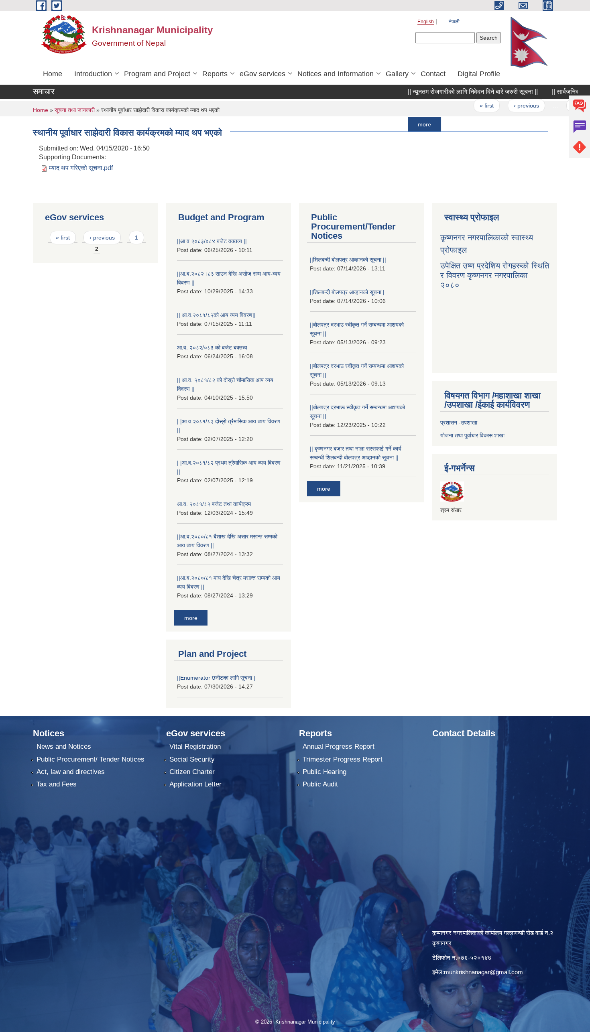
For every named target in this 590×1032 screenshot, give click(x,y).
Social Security (192, 759)
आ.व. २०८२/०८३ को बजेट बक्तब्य (212, 347)
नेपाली (454, 21)
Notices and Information (335, 74)
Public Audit (320, 784)
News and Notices (64, 746)
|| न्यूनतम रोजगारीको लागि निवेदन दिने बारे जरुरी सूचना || (447, 91)
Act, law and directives (71, 772)
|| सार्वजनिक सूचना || (551, 91)
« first (461, 105)
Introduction (93, 74)
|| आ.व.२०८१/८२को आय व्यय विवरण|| (216, 315)
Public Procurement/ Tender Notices (90, 759)
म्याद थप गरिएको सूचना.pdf (81, 168)
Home (52, 74)
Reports (215, 74)
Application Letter (195, 784)
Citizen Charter (192, 772)
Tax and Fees (57, 784)
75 (550, 105)
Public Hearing (324, 772)
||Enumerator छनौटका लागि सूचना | (216, 677)
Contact (433, 74)
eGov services (262, 74)
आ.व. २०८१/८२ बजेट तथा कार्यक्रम (214, 504)
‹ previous (500, 105)
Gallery (397, 74)
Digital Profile (479, 74)
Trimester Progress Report (342, 759)
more (399, 124)
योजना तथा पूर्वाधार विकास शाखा (472, 435)
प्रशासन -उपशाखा (458, 422)
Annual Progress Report (338, 746)
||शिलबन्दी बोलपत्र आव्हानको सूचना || (348, 259)
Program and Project (157, 74)
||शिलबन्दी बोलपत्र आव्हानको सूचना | (347, 292)
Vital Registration (195, 746)
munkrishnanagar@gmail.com (483, 972)
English (425, 21)
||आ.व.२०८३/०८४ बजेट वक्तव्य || (212, 241)
